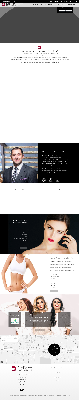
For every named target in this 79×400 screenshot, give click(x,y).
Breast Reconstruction (18, 90)
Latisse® (61, 129)
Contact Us (56, 1)
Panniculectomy (61, 81)
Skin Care (50, 4)
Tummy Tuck (39, 78)
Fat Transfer (18, 122)
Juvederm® (24, 230)
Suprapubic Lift (39, 123)
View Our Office (57, 377)
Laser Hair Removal (39, 129)
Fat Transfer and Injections (20, 238)
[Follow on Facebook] (21, 390)
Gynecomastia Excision (39, 98)
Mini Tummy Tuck (55, 276)
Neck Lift (18, 116)
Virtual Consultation (66, 1)
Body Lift (61, 98)
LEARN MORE (23, 248)
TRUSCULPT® (24, 243)
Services (43, 4)
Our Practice (35, 4)
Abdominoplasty (39, 117)
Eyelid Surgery (18, 125)
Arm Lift (39, 83)
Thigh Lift (39, 86)
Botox (39, 126)
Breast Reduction (18, 86)
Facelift (18, 119)
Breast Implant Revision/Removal (18, 97)
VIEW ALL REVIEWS (40, 329)
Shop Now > (57, 372)
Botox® (61, 114)
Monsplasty (61, 84)
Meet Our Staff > (57, 375)
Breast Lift (18, 83)
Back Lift (39, 93)
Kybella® (61, 126)
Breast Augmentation (18, 80)
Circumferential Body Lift (39, 91)
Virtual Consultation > (57, 370)
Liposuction (39, 96)
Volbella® (24, 234)
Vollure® (24, 236)
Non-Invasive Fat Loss (61, 120)
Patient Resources (71, 4)
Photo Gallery (59, 4)
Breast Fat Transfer (18, 93)
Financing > (57, 380)
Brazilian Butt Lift (39, 88)
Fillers (60, 117)
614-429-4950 (6, 1)
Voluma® (25, 232)
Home (50, 1)
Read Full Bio (52, 172)
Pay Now (74, 1)
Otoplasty (18, 127)
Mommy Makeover (39, 81)
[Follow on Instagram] (23, 390)
